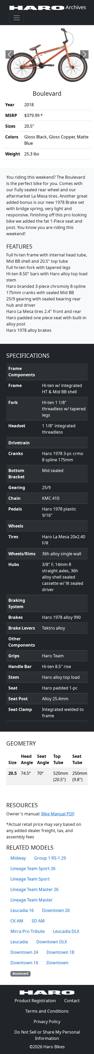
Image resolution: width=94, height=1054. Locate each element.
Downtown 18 (60, 952)
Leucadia (19, 942)
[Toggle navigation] (16, 18)
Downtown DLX (51, 942)
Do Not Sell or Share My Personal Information (47, 1035)
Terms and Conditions (49, 1011)
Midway (18, 858)
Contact (74, 1000)
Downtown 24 (24, 952)
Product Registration (35, 1000)
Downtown (57, 963)
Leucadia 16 (22, 910)
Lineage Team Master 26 (34, 889)
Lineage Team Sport (30, 879)
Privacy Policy (49, 1021)
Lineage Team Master (31, 900)
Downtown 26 (56, 910)
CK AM (16, 921)
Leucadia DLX (66, 931)
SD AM (38, 921)
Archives (75, 7)
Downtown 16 (24, 963)
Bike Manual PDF (57, 814)
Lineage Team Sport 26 (32, 868)
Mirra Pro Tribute (27, 931)
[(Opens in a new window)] (47, 54)
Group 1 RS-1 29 (50, 858)
